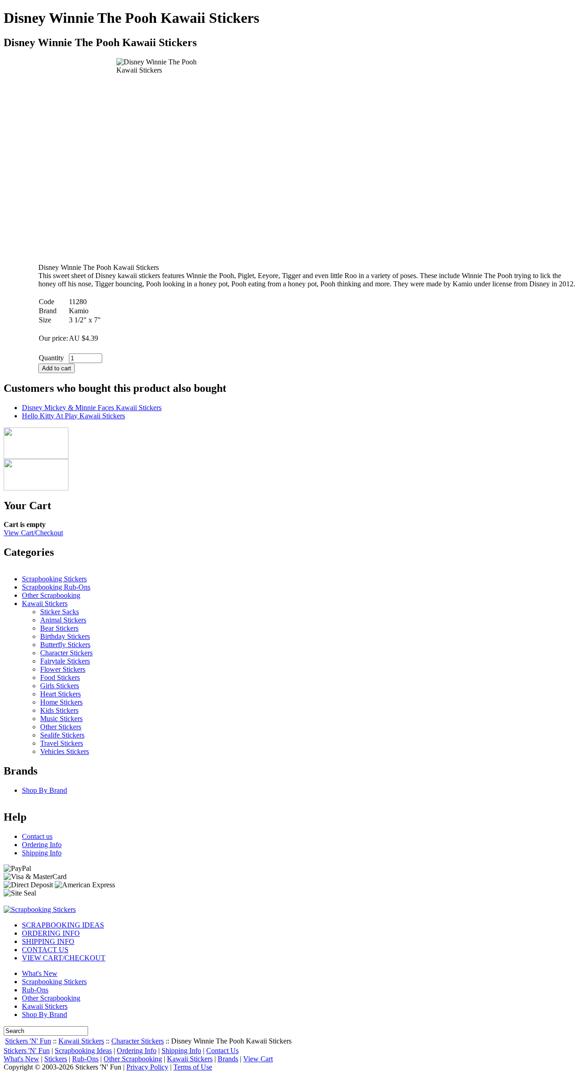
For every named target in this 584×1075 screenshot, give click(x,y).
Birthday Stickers (65, 636)
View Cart (258, 1059)
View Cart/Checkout (33, 533)
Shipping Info (42, 853)
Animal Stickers (63, 620)
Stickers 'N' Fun (28, 1041)
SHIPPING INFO (48, 941)
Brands (228, 1059)
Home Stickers (61, 702)
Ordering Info (42, 844)
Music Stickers (61, 718)
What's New (39, 973)
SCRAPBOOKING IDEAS (63, 925)
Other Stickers (60, 727)
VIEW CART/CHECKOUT (63, 958)
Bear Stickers (59, 628)
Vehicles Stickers (64, 751)
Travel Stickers (61, 743)
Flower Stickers (62, 669)
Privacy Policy (147, 1067)
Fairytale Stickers (65, 661)
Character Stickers (66, 653)
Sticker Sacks (59, 612)
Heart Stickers (60, 694)
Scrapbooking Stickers (54, 579)
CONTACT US (45, 950)
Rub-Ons (35, 990)
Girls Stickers (59, 686)
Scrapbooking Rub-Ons (56, 587)
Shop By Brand (44, 790)
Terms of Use (192, 1067)
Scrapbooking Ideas (83, 1050)
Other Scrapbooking (51, 595)
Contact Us (222, 1050)
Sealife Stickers (62, 735)
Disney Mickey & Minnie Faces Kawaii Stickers (92, 407)
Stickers (55, 1059)
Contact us (37, 836)
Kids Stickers (59, 710)
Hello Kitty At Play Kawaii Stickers (73, 416)
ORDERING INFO (51, 933)
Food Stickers (60, 677)
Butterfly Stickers (65, 644)
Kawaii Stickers (45, 603)
